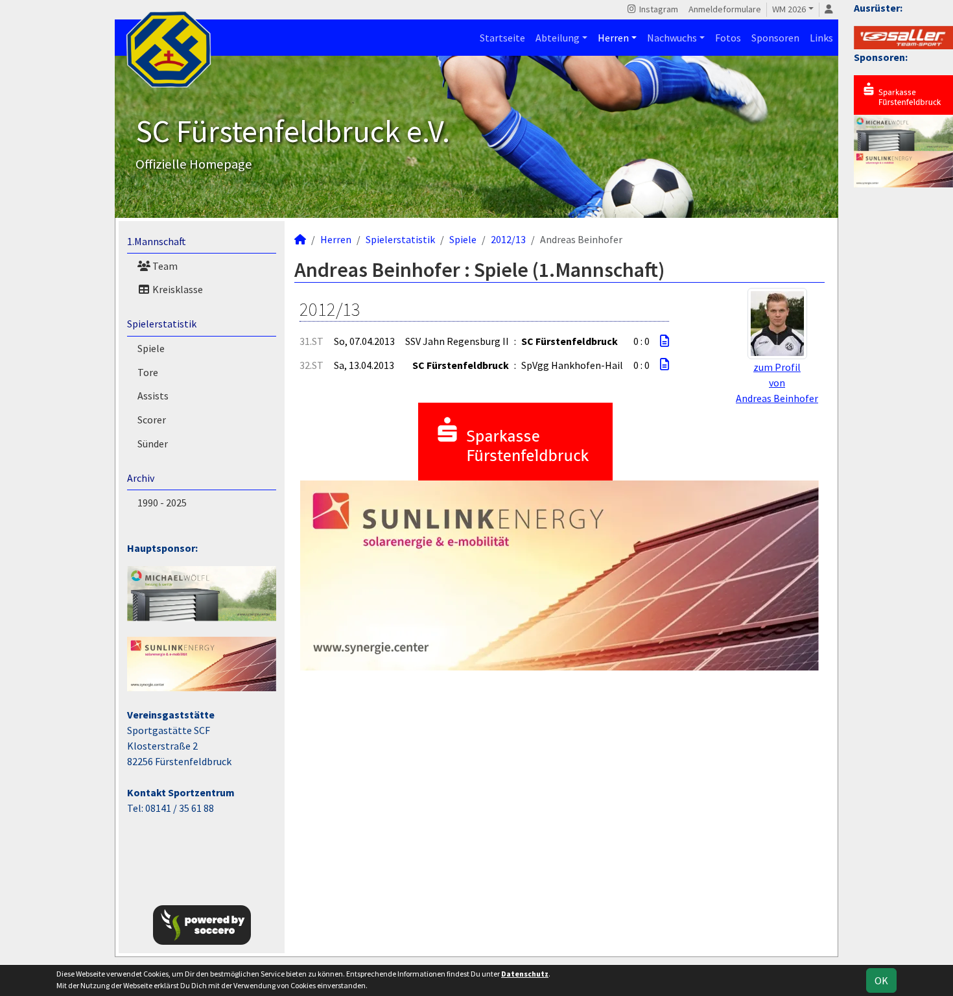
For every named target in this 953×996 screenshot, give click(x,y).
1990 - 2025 (162, 502)
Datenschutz (524, 973)
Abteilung (557, 37)
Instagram (657, 9)
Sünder (152, 443)
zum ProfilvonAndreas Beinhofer (777, 383)
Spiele (151, 348)
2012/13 (508, 239)
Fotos (728, 37)
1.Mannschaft (156, 241)
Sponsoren (775, 37)
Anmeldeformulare (724, 9)
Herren (613, 37)
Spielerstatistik (161, 323)
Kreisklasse (176, 289)
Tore (147, 372)
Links (821, 37)
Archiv (140, 477)
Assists (153, 395)
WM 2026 (789, 9)
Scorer (151, 419)
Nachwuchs (672, 37)
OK (881, 980)
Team (164, 265)
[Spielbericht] (664, 341)
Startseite (502, 37)
